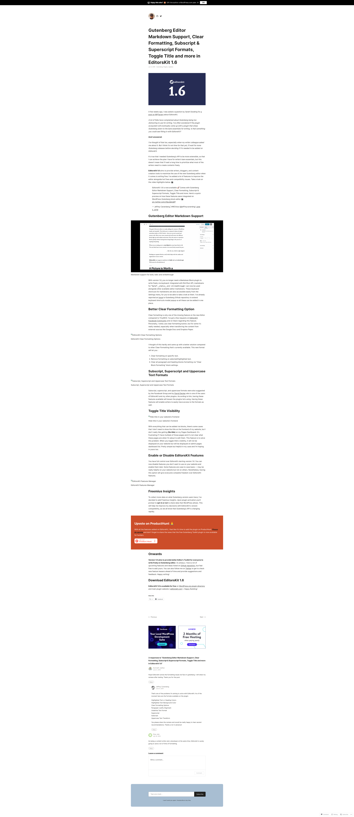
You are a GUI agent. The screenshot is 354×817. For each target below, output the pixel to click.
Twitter (188, 568)
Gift (203, 2)
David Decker (180, 393)
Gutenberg (159, 67)
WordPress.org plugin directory (192, 586)
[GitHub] (157, 16)
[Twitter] (161, 16)
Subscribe (199, 794)
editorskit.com (176, 589)
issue (161, 297)
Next (201, 617)
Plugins (165, 67)
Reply (151, 682)
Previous (154, 617)
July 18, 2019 (156, 736)
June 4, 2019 (156, 670)
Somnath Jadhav (159, 668)
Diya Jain (156, 734)
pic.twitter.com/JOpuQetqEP (164, 202)
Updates (170, 67)
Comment (199, 773)
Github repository (188, 566)
